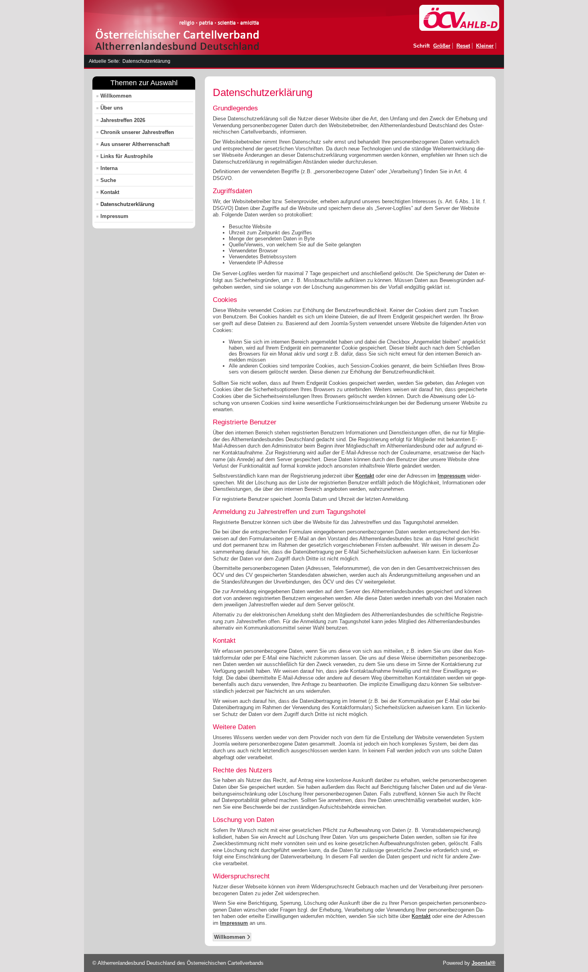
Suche (108, 180)
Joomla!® (484, 963)
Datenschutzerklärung (127, 204)
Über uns (111, 108)
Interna (109, 168)
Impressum (114, 216)
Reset (463, 46)
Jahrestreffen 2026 (122, 120)
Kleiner (485, 46)
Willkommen (116, 96)
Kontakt (109, 192)
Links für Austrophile (126, 156)
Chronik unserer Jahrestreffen (137, 132)
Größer (441, 46)
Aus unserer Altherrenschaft (135, 144)
